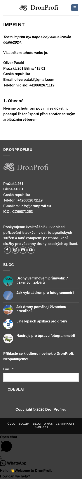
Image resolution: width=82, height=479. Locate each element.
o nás (48, 423)
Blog (37, 423)
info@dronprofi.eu (36, 206)
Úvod (11, 423)
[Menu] (74, 7)
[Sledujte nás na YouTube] (31, 250)
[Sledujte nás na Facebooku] (7, 250)
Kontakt (41, 427)
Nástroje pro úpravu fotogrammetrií (45, 336)
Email (8, 369)
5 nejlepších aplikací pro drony (41, 321)
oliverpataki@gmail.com (34, 79)
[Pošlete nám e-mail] (23, 250)
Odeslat (16, 389)
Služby (24, 423)
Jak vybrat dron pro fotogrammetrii (45, 293)
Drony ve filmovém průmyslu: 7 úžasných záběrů (42, 280)
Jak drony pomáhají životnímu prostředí (41, 309)
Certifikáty (65, 423)
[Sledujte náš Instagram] (15, 250)
